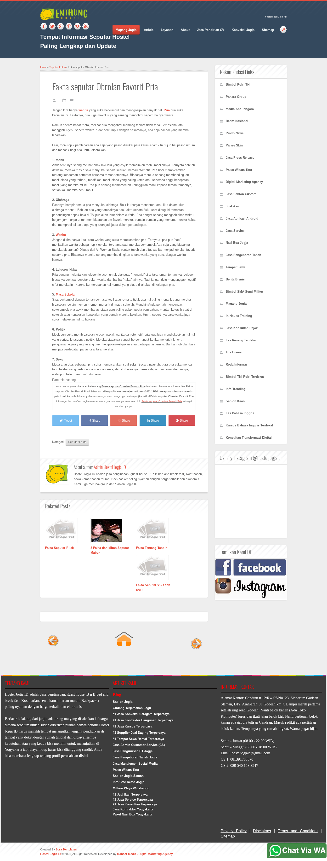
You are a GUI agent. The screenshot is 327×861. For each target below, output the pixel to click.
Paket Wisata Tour (126, 770)
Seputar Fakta (57, 67)
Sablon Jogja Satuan (128, 776)
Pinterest (69, 26)
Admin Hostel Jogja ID (110, 467)
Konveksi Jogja (243, 30)
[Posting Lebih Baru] (52, 660)
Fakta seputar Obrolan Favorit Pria (161, 401)
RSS (85, 26)
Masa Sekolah (66, 294)
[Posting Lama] (195, 660)
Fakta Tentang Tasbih (151, 548)
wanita (83, 110)
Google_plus (60, 26)
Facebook (43, 26)
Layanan (167, 30)
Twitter (52, 26)
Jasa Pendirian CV (210, 30)
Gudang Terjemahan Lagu (132, 708)
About (185, 30)
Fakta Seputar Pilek (59, 548)
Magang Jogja (126, 30)
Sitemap (268, 30)
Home (43, 67)
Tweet (68, 420)
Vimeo (77, 26)
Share (96, 420)
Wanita (61, 235)
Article (148, 30)
